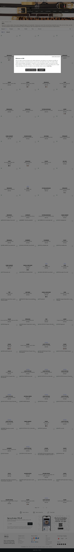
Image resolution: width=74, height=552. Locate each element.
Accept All (41, 69)
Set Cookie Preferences (31, 69)
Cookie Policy (49, 66)
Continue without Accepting (56, 56)
